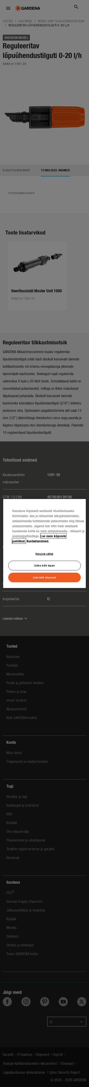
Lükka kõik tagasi (44, 565)
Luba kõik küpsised (44, 577)
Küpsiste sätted (44, 553)
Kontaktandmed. (38, 541)
